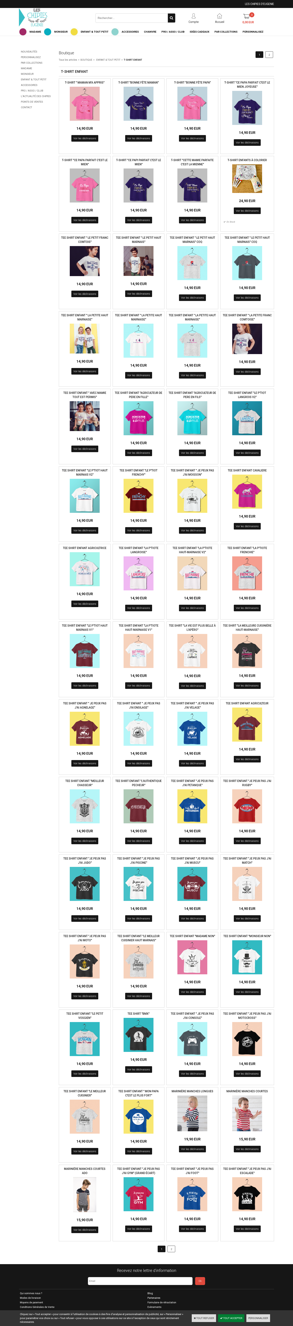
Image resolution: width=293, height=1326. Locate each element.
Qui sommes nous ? (31, 1293)
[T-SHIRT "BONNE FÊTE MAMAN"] (138, 121)
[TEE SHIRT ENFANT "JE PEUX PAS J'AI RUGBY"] (247, 824)
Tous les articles (68, 59)
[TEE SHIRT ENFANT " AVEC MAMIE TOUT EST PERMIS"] (85, 432)
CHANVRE (150, 31)
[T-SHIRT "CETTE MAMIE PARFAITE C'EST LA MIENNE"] (192, 203)
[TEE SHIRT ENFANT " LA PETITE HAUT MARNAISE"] (85, 354)
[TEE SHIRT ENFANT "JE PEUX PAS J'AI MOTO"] (85, 979)
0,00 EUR (248, 22)
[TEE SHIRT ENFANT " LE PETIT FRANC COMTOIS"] (85, 277)
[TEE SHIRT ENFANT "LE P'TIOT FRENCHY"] (138, 513)
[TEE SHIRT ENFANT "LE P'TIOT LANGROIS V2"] (247, 436)
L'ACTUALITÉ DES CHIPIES (36, 96)
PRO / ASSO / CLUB (173, 31)
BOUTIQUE (86, 59)
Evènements (154, 1307)
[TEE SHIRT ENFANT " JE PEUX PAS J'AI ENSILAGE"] (138, 746)
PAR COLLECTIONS (225, 31)
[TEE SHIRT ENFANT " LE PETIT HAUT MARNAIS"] (138, 277)
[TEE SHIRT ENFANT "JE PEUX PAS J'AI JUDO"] (85, 902)
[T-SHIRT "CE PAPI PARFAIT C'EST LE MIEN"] (138, 203)
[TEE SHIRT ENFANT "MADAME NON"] (192, 975)
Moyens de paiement (31, 1302)
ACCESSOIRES (130, 31)
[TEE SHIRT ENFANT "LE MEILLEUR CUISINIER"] (85, 1134)
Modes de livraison (30, 1298)
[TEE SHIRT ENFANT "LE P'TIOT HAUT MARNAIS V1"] (85, 669)
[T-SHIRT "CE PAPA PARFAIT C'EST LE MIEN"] (85, 203)
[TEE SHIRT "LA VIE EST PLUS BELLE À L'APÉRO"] (192, 669)
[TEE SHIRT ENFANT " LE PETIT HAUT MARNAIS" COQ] (192, 281)
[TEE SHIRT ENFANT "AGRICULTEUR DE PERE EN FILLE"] (138, 436)
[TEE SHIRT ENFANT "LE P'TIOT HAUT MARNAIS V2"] (85, 513)
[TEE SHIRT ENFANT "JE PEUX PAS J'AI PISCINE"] (138, 902)
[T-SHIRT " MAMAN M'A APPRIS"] (85, 121)
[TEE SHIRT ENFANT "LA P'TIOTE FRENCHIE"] (247, 591)
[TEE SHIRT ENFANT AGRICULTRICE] (85, 587)
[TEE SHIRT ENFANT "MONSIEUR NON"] (247, 975)
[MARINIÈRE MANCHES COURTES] (247, 1132)
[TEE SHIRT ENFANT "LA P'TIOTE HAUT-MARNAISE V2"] (192, 591)
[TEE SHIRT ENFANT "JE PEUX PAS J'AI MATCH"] (247, 902)
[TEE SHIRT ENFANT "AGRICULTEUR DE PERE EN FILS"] (192, 436)
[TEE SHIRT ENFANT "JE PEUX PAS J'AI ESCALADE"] (247, 1212)
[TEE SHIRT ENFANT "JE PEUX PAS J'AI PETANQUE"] (192, 824)
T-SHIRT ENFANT (133, 59)
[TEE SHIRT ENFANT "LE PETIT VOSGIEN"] (85, 1057)
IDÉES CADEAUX (199, 31)
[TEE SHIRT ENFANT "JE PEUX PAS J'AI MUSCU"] (192, 902)
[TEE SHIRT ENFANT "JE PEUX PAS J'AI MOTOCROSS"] (247, 1057)
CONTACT (26, 107)
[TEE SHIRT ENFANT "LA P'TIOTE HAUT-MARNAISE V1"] (138, 669)
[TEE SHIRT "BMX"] (138, 1052)
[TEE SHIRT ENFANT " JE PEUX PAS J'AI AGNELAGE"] (85, 746)
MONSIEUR (61, 31)
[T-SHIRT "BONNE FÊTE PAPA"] (192, 121)
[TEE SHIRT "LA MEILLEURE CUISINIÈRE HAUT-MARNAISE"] (247, 669)
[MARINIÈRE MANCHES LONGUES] (192, 1132)
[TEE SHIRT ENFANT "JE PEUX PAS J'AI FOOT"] (192, 1212)
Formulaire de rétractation (161, 1302)
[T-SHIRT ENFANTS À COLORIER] (247, 194)
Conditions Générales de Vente (37, 1307)
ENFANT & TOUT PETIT (94, 31)
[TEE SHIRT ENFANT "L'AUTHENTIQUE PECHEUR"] (138, 824)
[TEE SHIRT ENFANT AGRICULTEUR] (247, 742)
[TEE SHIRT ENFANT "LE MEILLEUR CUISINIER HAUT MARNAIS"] (138, 979)
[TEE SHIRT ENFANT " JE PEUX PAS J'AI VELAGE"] (192, 746)
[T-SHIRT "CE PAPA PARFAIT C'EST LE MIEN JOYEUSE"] (247, 126)
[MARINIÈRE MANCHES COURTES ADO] (84, 1213)
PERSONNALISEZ (253, 31)
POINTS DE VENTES (32, 101)
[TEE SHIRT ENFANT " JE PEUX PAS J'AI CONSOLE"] (192, 1057)
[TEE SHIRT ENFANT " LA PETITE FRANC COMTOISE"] (247, 355)
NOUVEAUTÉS (29, 51)
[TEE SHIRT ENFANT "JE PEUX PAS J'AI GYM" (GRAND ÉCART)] (138, 1212)
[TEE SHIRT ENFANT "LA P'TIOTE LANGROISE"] (138, 591)
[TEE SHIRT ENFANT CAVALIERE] (247, 509)
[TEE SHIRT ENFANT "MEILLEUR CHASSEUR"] (85, 824)
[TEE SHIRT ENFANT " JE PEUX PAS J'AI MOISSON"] (192, 513)
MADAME (35, 31)
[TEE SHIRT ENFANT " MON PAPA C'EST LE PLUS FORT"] (138, 1134)
